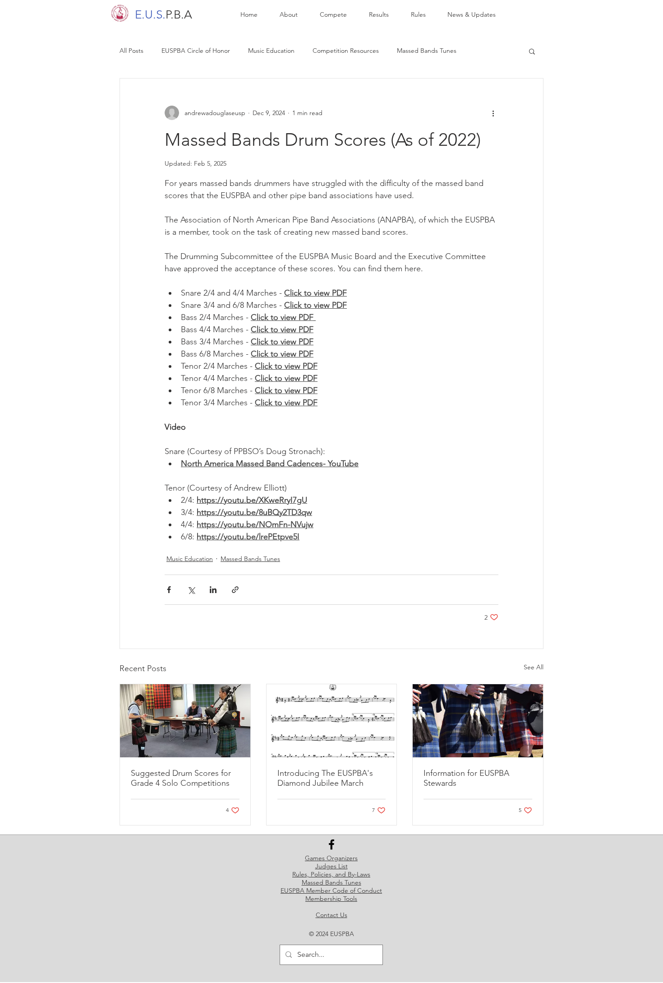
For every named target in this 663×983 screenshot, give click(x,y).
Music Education (271, 50)
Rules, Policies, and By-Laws (331, 874)
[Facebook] (331, 844)
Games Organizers (331, 858)
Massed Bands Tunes (426, 50)
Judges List (331, 866)
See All (533, 667)
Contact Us (331, 915)
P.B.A (163, 15)
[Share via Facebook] (169, 589)
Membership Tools (331, 899)
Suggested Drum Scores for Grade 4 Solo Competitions (181, 778)
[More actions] (493, 112)
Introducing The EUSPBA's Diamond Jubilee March (325, 778)
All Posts (131, 50)
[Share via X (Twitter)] (191, 589)
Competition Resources (346, 50)
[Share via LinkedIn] (213, 589)
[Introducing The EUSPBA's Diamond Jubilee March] (332, 720)
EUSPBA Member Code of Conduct (331, 890)
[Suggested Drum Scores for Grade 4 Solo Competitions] (185, 720)
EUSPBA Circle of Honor (195, 50)
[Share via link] (235, 589)
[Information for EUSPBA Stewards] (478, 720)
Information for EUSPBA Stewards (466, 778)
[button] (532, 51)
